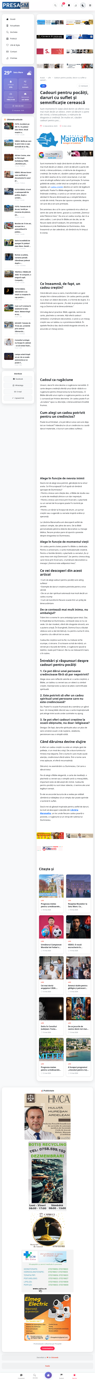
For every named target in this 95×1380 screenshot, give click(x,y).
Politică (13, 38)
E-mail (19, 392)
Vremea (13, 58)
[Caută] (55, 5)
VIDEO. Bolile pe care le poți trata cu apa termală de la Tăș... (23, 144)
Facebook (19, 379)
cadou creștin (57, 187)
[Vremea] (75, 5)
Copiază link (19, 398)
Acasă (12, 19)
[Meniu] (90, 5)
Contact (13, 51)
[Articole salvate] (68, 5)
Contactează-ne (47, 1348)
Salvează (84, 86)
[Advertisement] (65, 257)
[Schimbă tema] (83, 5)
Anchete (13, 32)
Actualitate (15, 25)
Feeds (47, 1366)
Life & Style (15, 45)
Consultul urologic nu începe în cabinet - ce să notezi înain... (23, 343)
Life (49, 78)
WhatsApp (19, 385)
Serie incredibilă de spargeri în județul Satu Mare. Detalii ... (23, 243)
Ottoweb (54, 1357)
